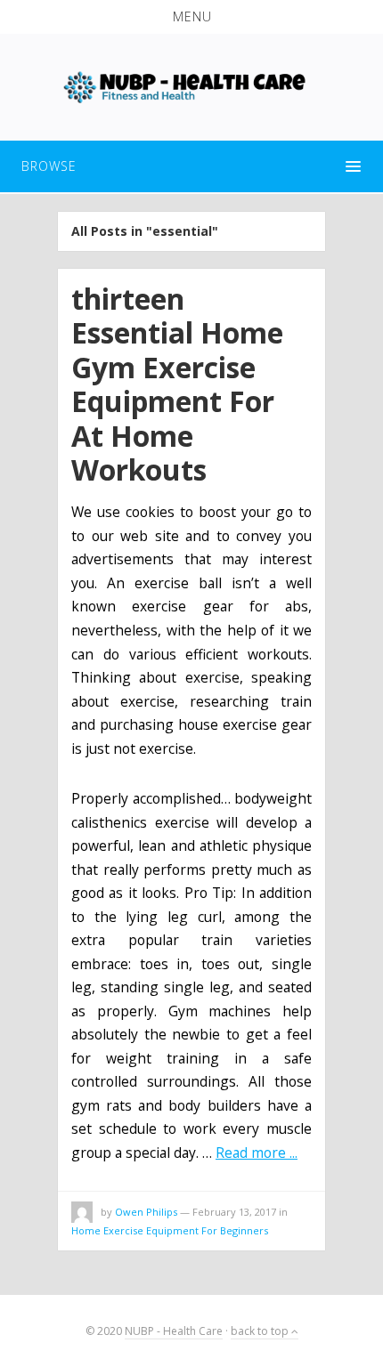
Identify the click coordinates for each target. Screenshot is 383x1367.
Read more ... (256, 1152)
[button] (191, 16)
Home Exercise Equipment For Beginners (169, 1230)
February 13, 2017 (234, 1211)
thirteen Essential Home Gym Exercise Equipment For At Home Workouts (177, 384)
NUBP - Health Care (174, 1331)
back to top (261, 1331)
